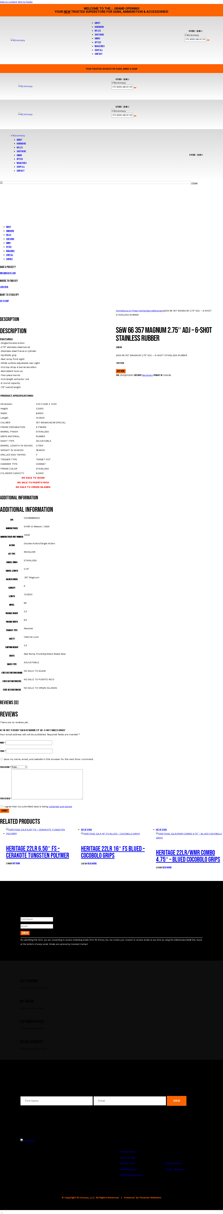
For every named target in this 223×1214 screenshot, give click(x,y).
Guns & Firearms (132, 310)
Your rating (5, 767)
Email (3, 751)
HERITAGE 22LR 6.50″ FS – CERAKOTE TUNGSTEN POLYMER (37, 852)
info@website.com (8, 273)
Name (3, 742)
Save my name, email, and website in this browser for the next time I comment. (49, 759)
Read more (92, 863)
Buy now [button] (16, 863)
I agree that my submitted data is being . (38, 806)
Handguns (147, 310)
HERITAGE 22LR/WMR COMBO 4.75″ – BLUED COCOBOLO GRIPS (188, 856)
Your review (5, 798)
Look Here (4, 287)
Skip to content (8, 1)
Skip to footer (25, 1)
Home (119, 310)
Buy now (120, 371)
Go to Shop (4, 301)
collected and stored (60, 806)
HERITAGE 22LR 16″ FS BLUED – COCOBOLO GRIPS (113, 852)
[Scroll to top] (1, 1212)
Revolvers (158, 310)
